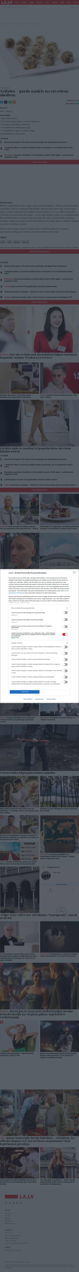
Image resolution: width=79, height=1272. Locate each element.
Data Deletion (27, 699)
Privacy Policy (51, 699)
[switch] (65, 612)
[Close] (75, 573)
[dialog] (39, 636)
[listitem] (39, 608)
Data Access (39, 699)
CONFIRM (24, 692)
